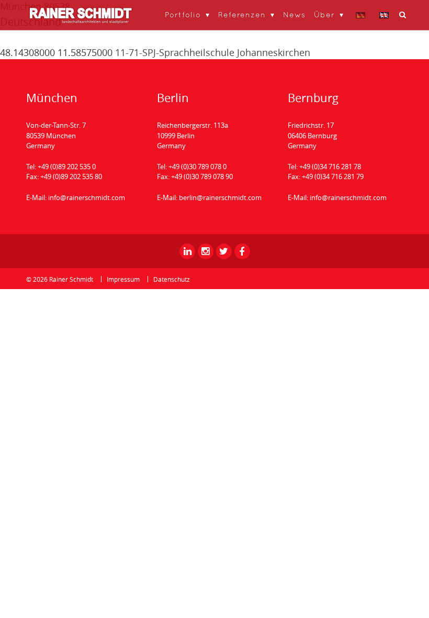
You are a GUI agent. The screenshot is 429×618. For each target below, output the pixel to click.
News (294, 14)
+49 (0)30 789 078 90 (202, 176)
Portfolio (183, 14)
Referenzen (242, 14)
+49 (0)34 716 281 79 (333, 176)
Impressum (123, 279)
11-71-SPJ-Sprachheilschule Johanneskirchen (212, 52)
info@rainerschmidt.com (86, 197)
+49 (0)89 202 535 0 (67, 166)
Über (324, 14)
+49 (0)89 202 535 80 (71, 176)
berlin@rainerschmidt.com (220, 197)
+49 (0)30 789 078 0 (197, 166)
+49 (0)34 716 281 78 (330, 166)
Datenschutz (171, 279)
